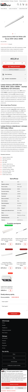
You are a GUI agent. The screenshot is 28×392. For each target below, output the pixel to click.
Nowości (16, 1)
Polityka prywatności (6, 330)
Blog (14, 358)
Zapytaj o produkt (14, 69)
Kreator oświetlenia (5, 1)
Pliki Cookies (4, 332)
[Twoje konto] (20, 4)
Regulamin (4, 345)
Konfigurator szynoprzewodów (14, 365)
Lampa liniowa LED (23, 8)
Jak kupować (4, 338)
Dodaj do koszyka (15, 66)
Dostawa (4, 340)
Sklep (14, 354)
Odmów (7, 388)
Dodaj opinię (14, 313)
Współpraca (4, 327)
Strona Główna (4, 8)
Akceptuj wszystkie (14, 384)
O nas (3, 323)
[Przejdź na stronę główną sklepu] (5, 4)
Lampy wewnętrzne (13, 8)
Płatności (4, 343)
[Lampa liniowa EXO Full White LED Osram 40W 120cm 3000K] (14, 22)
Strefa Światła (14, 361)
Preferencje (20, 388)
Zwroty (3, 348)
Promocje (11, 1)
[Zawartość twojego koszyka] (23, 4)
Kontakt (3, 325)
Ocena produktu (5, 297)
